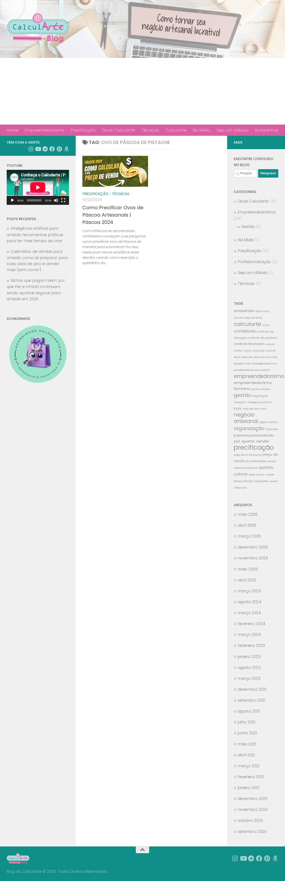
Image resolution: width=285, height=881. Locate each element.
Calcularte (175, 130)
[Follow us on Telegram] (45, 149)
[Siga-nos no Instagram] (30, 149)
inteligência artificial (259, 402)
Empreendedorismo (44, 130)
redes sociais (256, 474)
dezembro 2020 (253, 798)
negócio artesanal (246, 418)
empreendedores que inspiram (252, 370)
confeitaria (245, 331)
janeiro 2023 (249, 656)
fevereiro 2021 (251, 777)
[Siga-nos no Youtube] (38, 149)
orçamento (272, 429)
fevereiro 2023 (251, 645)
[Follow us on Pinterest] (59, 149)
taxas (238, 481)
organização (249, 428)
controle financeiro (249, 343)
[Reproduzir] (12, 200)
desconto (247, 357)
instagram (240, 402)
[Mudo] (56, 200)
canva (266, 325)
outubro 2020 (250, 820)
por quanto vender (251, 441)
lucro (238, 408)
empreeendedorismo (264, 363)
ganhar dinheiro (260, 389)
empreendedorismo (259, 376)
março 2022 (249, 678)
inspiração (260, 396)
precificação (254, 447)
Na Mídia (201, 130)
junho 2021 (247, 733)
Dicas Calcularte (118, 130)
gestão (242, 395)
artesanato (244, 310)
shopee (269, 474)
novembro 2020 (253, 809)
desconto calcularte (265, 357)
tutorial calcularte (255, 481)
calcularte (247, 324)
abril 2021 (246, 755)
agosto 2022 (249, 667)
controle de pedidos (262, 338)
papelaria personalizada (254, 435)
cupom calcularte (254, 350)
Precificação (83, 130)
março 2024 (249, 612)
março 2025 (249, 591)
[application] (38, 187)
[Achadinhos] (66, 149)
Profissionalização (254, 261)
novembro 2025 (253, 558)
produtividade (255, 461)
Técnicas (150, 130)
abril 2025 (247, 580)
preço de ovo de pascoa (247, 455)
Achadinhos (266, 130)
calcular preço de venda (248, 317)
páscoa (252, 468)
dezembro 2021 (252, 689)
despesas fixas (242, 363)
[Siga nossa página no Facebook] (52, 149)
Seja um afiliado (232, 130)
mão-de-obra (251, 408)
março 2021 (249, 766)
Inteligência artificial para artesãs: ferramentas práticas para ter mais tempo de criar (35, 234)
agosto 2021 (249, 711)
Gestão (248, 226)
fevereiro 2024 (251, 623)
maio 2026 (247, 514)
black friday (262, 311)
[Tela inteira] (63, 200)
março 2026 (249, 536)
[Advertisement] (142, 91)
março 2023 (249, 634)
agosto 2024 (249, 602)
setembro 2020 (252, 831)
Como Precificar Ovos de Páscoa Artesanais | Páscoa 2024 (112, 215)
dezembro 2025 (253, 547)
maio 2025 (248, 569)
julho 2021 (246, 722)
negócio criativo (268, 422)
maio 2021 (247, 744)
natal (263, 408)
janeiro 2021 (248, 787)
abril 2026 (247, 525)
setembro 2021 (252, 700)
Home (12, 130)
